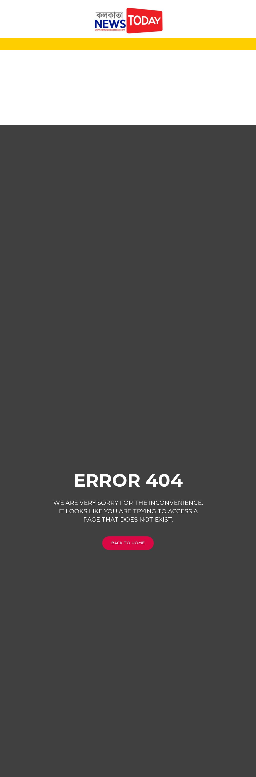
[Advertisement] (128, 87)
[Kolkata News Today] (128, 19)
